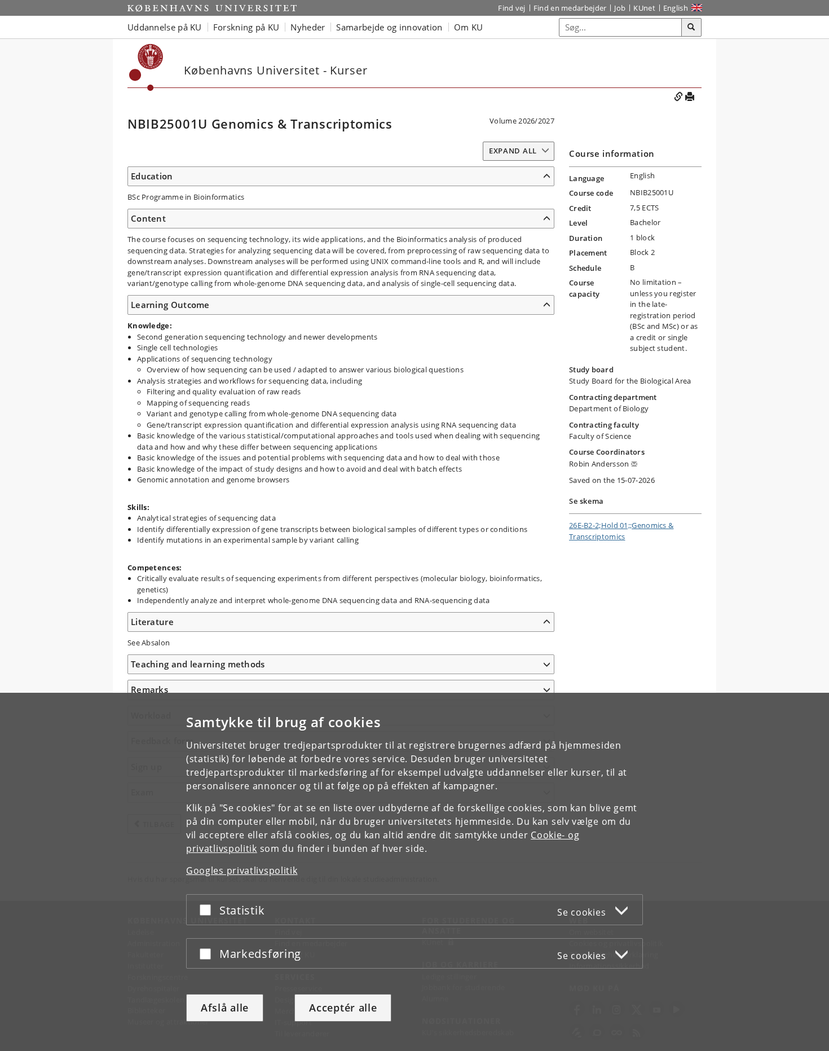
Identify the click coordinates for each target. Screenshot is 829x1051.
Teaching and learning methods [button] (198, 664)
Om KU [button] (468, 27)
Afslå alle (225, 1007)
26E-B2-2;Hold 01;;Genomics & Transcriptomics (621, 531)
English (675, 8)
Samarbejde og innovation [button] (389, 27)
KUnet (644, 8)
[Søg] (691, 27)
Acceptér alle (343, 1007)
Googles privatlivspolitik (242, 870)
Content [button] (148, 218)
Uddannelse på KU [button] (164, 27)
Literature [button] (152, 621)
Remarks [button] (149, 689)
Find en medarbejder (570, 8)
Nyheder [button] (307, 27)
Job (619, 8)
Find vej (511, 8)
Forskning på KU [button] (246, 27)
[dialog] (414, 872)
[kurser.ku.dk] (146, 67)
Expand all (513, 151)
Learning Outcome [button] (170, 304)
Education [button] (152, 176)
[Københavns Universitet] (212, 8)
